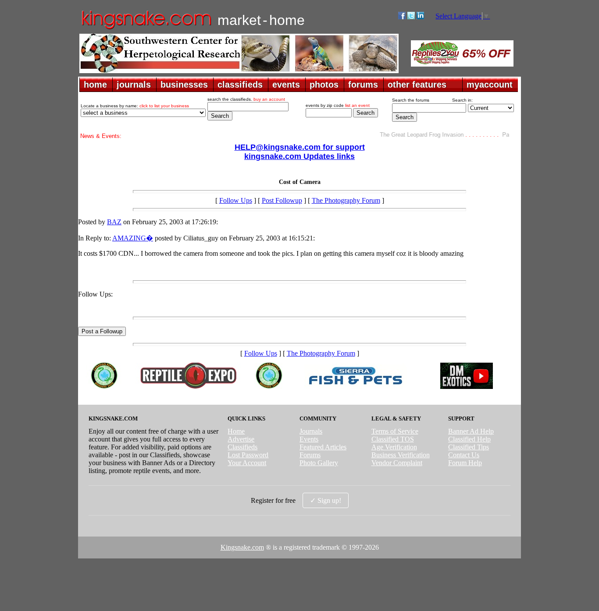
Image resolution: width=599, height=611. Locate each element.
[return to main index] (145, 28)
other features (417, 84)
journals (134, 84)
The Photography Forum (346, 200)
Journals (311, 431)
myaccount (490, 84)
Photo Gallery (319, 462)
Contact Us (463, 455)
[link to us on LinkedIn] (420, 17)
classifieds (240, 84)
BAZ (114, 222)
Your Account (247, 462)
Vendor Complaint (396, 462)
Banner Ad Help (471, 431)
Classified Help (469, 439)
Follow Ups (235, 200)
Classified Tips (468, 447)
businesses (184, 84)
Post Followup (282, 200)
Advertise (241, 439)
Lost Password (248, 455)
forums (363, 84)
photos (324, 84)
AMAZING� (132, 238)
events (286, 84)
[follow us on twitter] (411, 17)
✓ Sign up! (325, 500)
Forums (310, 455)
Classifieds (242, 447)
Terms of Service (394, 431)
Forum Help (465, 462)
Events (309, 439)
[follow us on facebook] (402, 17)
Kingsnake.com (242, 547)
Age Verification (394, 447)
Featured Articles (323, 447)
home (95, 84)
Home (236, 431)
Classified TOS (392, 439)
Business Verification (400, 455)
